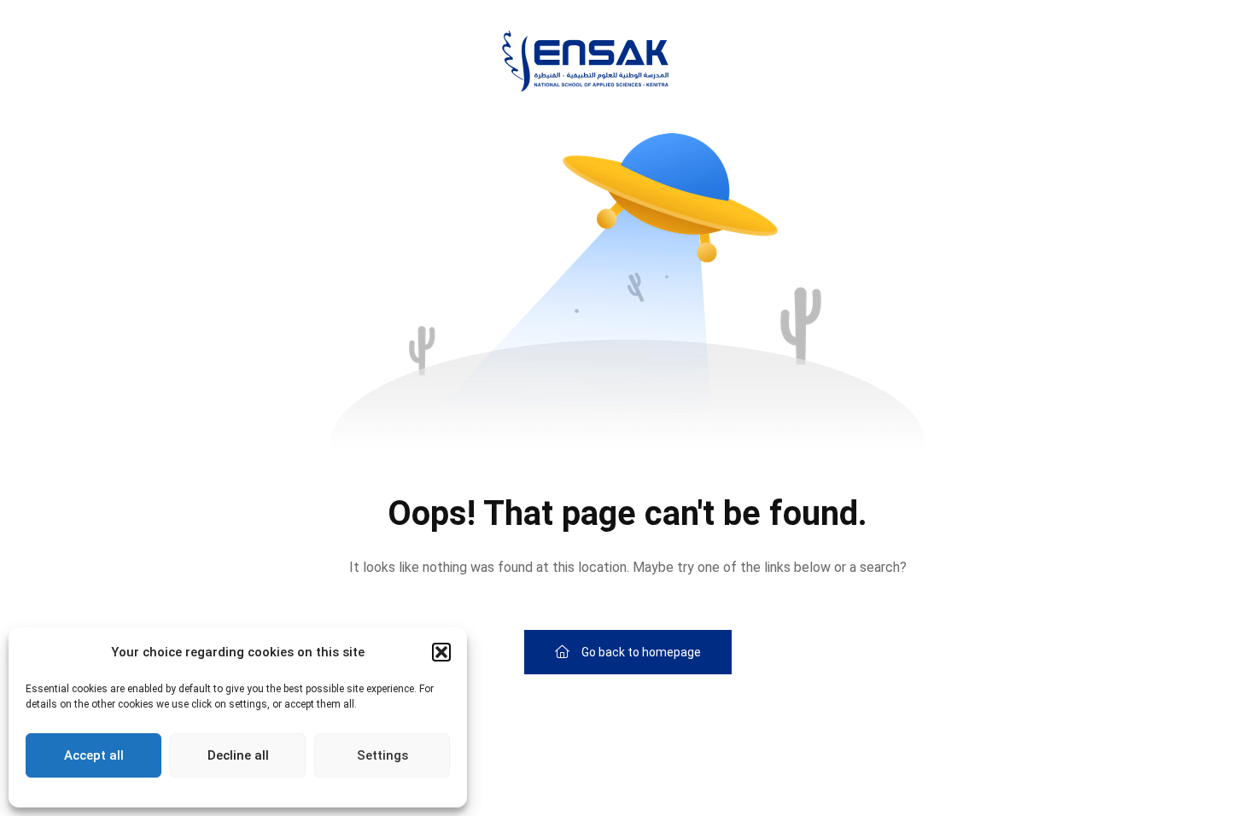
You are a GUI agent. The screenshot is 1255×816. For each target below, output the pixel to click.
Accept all (94, 755)
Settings (382, 755)
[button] (441, 652)
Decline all (238, 755)
